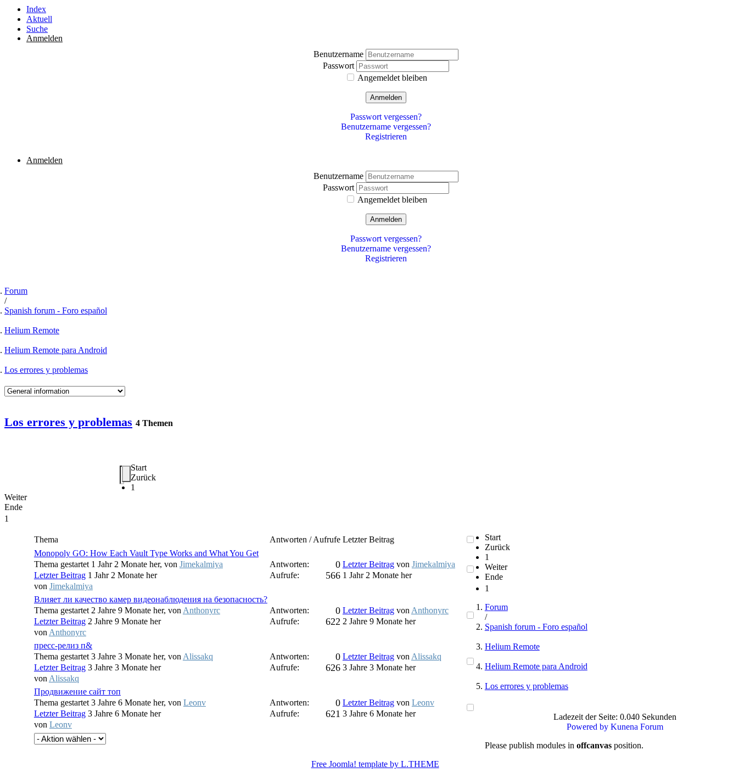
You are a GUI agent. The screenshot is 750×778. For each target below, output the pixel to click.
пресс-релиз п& (63, 645)
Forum (15, 290)
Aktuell (39, 19)
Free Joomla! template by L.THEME (375, 764)
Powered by (587, 726)
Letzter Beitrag (60, 575)
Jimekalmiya (201, 564)
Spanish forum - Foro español (55, 310)
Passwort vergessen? (386, 116)
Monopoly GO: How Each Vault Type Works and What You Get (146, 553)
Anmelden (386, 97)
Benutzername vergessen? (386, 126)
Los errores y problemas (46, 369)
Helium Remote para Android (55, 350)
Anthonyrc (201, 610)
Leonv (194, 702)
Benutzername (340, 54)
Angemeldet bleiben (392, 77)
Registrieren (386, 136)
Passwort (339, 65)
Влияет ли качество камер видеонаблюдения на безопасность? (150, 599)
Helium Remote (31, 330)
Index (36, 9)
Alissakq (198, 656)
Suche (37, 28)
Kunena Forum (637, 726)
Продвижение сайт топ (77, 691)
